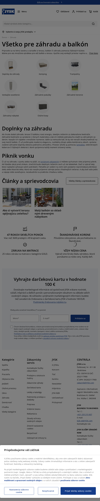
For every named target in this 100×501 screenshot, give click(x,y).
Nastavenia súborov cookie (19, 490)
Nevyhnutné (48, 491)
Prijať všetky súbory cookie (78, 491)
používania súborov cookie (72, 480)
